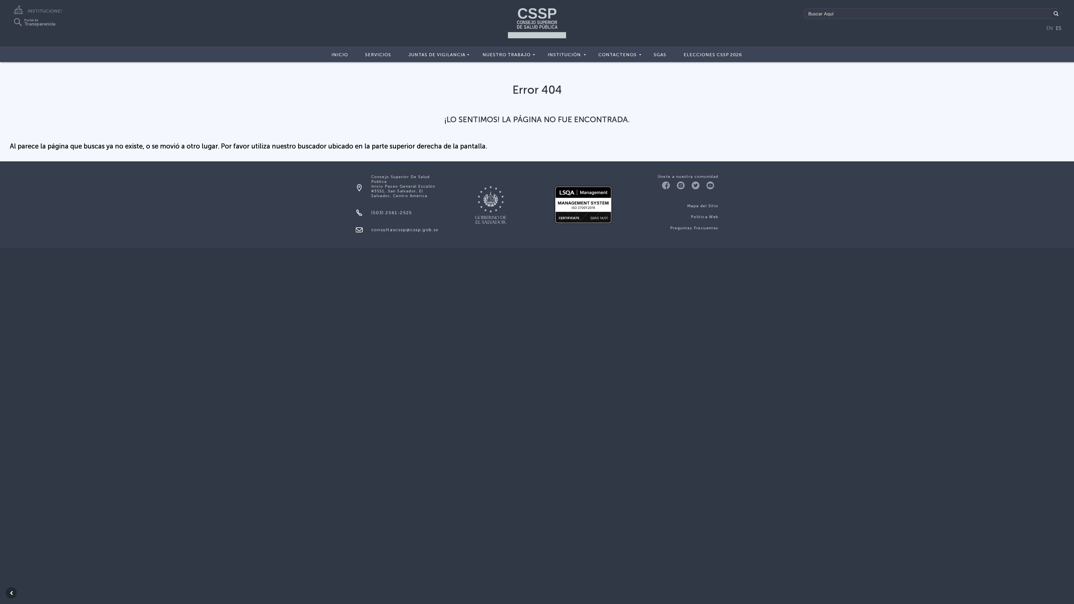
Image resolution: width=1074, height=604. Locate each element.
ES (1058, 28)
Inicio (339, 54)
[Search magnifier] (1056, 13)
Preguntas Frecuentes (694, 228)
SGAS (660, 54)
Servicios (378, 54)
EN (1049, 28)
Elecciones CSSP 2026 (713, 54)
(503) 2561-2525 (391, 212)
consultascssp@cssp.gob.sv (405, 229)
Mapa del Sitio (703, 206)
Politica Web (705, 216)
